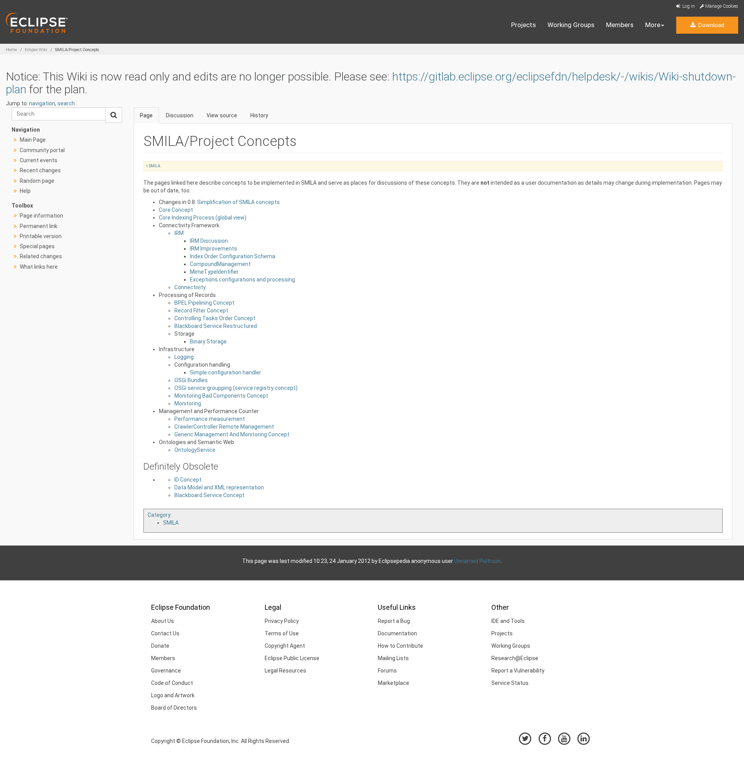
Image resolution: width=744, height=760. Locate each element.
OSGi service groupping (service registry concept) (236, 388)
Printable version (41, 236)
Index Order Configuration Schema (232, 256)
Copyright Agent (285, 646)
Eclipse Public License (292, 658)
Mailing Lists (393, 658)
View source (222, 115)
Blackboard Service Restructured (215, 326)
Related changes (41, 256)
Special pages (37, 246)
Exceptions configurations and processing (242, 279)
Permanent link (38, 226)
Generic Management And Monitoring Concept (231, 434)
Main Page (33, 140)
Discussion (179, 115)
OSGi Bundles (191, 380)
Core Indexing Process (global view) (202, 217)
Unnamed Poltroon (477, 561)
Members (620, 25)
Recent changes (40, 170)
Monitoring (187, 403)
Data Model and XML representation (219, 487)
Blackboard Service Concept (209, 495)
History (259, 115)
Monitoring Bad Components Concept (221, 396)
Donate (160, 646)
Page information (41, 216)
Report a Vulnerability (517, 670)
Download (710, 25)
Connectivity (190, 287)
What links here (39, 267)
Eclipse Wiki (36, 49)
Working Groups (571, 25)
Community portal (42, 150)
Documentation (397, 633)
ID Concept (188, 480)
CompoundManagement (220, 264)
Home (11, 49)
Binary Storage (208, 341)
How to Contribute (400, 646)
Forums (387, 670)
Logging (184, 357)
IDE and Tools (508, 621)
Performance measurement (209, 419)
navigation (42, 103)
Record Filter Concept (201, 310)
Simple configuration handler (225, 372)
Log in (688, 6)
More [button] (652, 25)
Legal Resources (285, 670)
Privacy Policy (282, 621)
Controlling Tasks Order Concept (214, 318)
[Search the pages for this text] (113, 115)
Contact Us (165, 633)
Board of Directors (174, 708)
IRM (179, 233)
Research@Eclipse (514, 658)
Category (159, 515)
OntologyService (194, 450)
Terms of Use (282, 633)
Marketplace (393, 683)
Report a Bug (394, 621)
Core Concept (176, 210)
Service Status (510, 683)
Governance (166, 670)
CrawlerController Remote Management (224, 427)
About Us (162, 621)
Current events (38, 160)
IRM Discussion (209, 241)
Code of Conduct (172, 683)
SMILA (154, 166)
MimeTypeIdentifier (214, 272)
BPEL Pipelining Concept (204, 303)
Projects (523, 25)
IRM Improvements (213, 248)
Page (146, 115)
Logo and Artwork (173, 695)
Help (25, 191)
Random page (37, 181)
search (66, 103)
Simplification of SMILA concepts (238, 202)
